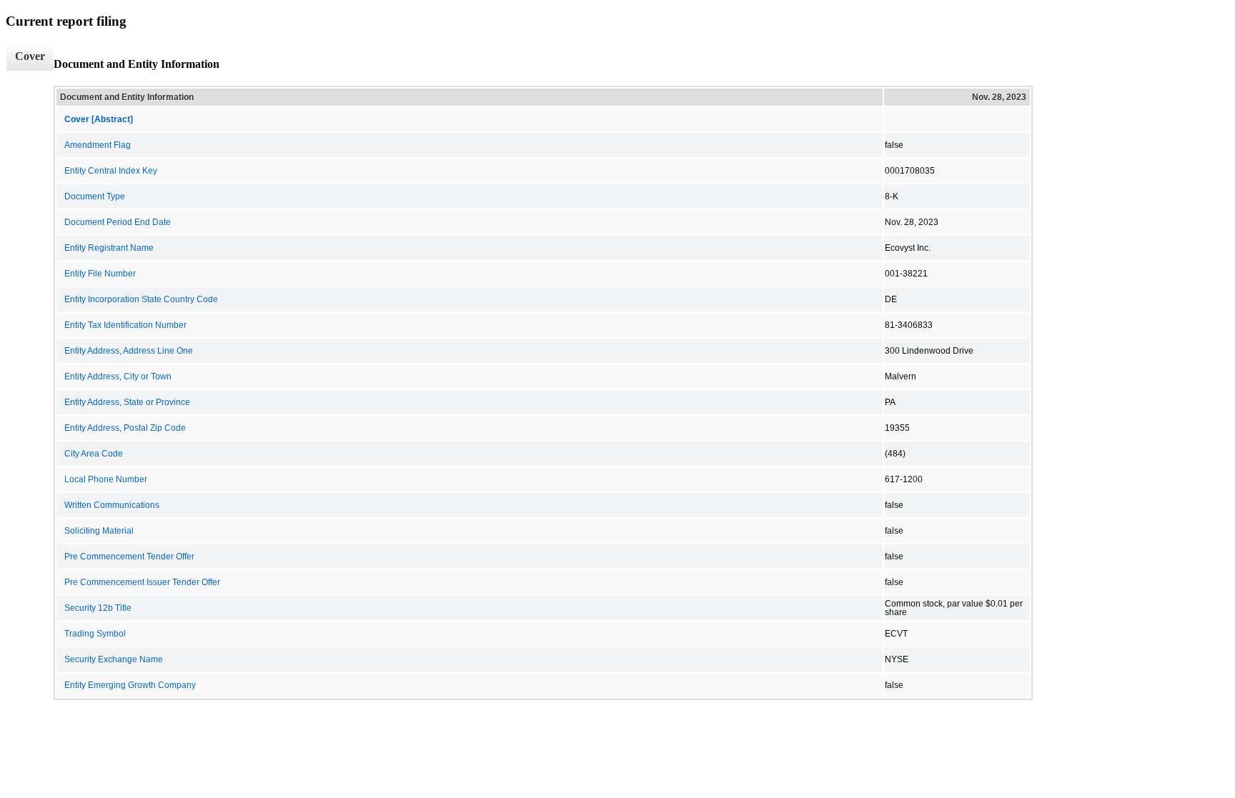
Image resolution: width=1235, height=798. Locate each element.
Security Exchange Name (113, 659)
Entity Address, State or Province (127, 402)
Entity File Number (100, 273)
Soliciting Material (99, 531)
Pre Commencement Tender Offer (129, 556)
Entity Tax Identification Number (125, 325)
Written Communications (111, 505)
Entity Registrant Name (109, 248)
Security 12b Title (98, 608)
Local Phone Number (105, 479)
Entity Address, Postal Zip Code (125, 428)
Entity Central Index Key (110, 170)
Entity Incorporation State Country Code (141, 299)
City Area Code (93, 453)
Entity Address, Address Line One (128, 350)
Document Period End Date (117, 222)
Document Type (94, 196)
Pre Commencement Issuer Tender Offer (142, 582)
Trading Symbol (95, 633)
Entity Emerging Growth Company (130, 685)
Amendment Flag (97, 145)
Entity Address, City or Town (118, 376)
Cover (30, 56)
